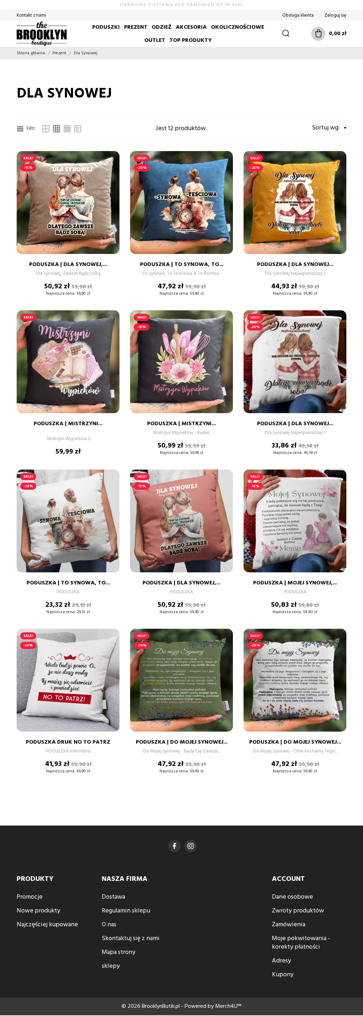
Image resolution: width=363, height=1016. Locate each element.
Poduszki (106, 27)
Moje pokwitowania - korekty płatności (301, 942)
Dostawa (113, 897)
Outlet (154, 40)
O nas (109, 925)
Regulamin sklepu (126, 911)
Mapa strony (118, 952)
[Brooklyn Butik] (40, 33)
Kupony (283, 975)
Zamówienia (288, 925)
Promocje (30, 897)
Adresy (281, 961)
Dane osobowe (292, 897)
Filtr (31, 128)
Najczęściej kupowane (47, 925)
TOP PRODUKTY (190, 40)
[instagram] (191, 846)
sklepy (111, 966)
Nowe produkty (38, 911)
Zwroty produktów (298, 911)
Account (288, 879)
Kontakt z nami (31, 15)
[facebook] (175, 846)
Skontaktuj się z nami (131, 938)
